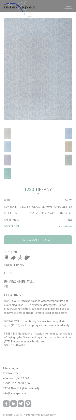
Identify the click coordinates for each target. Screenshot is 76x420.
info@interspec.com (15, 393)
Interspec (20, 9)
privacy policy (49, 414)
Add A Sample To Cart (38, 240)
